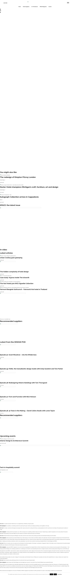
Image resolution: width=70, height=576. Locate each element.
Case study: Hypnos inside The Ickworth (14, 277)
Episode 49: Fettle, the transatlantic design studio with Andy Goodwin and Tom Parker (31, 369)
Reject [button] (55, 574)
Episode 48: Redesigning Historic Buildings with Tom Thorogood (23, 383)
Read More (59, 574)
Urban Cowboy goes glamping (11, 258)
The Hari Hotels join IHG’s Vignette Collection (16, 283)
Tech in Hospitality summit (10, 467)
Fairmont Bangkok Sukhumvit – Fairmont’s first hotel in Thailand (23, 289)
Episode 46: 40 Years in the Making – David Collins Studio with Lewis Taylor (27, 411)
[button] (35, 9)
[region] (35, 18)
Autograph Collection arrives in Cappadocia (19, 197)
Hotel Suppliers (26, 6)
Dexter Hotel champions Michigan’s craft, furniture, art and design (29, 187)
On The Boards (34, 6)
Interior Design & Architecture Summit (14, 441)
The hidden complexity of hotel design (14, 272)
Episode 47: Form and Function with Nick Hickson (18, 397)
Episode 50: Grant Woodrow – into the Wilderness (18, 355)
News (20, 6)
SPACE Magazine (43, 6)
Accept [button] (51, 574)
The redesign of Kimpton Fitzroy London (18, 177)
